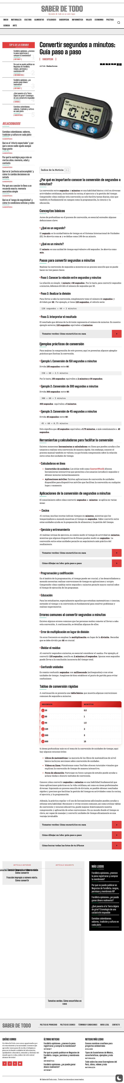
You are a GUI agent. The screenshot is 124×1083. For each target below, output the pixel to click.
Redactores (51, 66)
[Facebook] (102, 65)
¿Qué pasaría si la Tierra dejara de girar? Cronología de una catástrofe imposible (24, 95)
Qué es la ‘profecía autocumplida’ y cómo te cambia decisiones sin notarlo (18, 174)
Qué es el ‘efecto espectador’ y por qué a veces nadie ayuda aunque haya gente (18, 145)
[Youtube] (20, 1063)
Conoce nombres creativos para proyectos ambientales (98, 1044)
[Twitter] (108, 65)
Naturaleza (90, 1058)
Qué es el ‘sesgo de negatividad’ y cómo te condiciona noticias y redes (18, 201)
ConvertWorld (97, 468)
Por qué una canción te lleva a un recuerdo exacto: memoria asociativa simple (16, 188)
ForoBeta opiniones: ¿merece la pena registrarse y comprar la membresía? (24, 53)
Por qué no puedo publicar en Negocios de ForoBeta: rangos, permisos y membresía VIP (24, 67)
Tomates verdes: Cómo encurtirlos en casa (64, 1002)
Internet (17, 59)
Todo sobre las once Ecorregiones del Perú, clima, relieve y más (101, 1063)
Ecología (89, 1049)
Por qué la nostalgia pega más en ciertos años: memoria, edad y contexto (17, 160)
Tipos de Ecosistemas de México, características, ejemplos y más (99, 1054)
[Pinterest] (113, 65)
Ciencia (16, 102)
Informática (18, 75)
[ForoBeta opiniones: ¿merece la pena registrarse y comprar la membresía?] (7, 54)
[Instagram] (10, 1063)
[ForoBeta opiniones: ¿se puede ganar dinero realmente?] (7, 83)
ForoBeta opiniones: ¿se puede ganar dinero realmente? (22, 82)
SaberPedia (18, 115)
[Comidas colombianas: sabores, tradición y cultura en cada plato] (7, 110)
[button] (119, 22)
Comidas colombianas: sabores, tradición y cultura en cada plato (24, 108)
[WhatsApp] (119, 65)
